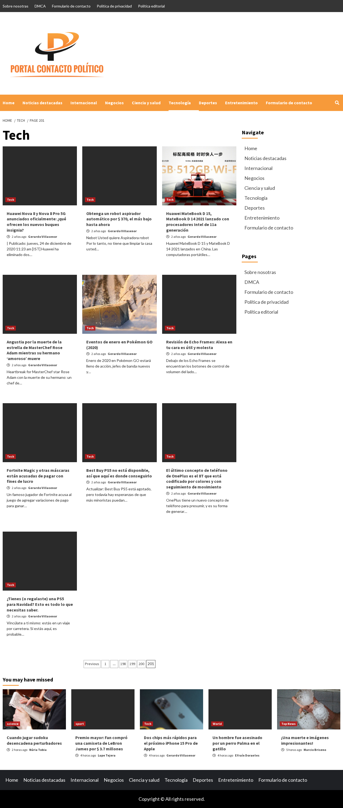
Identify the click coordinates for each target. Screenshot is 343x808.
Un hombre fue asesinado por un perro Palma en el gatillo (237, 743)
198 (123, 663)
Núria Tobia (38, 750)
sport (80, 724)
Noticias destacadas (42, 102)
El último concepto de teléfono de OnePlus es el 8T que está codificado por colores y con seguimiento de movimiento (197, 479)
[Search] (337, 103)
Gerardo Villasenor (42, 237)
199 (132, 663)
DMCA (40, 6)
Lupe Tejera (106, 755)
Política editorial (151, 6)
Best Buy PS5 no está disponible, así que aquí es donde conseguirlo (119, 473)
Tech (10, 200)
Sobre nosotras (15, 6)
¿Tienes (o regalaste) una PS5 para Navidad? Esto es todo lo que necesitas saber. (40, 604)
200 (141, 663)
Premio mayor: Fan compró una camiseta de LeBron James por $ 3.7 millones (101, 743)
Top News (288, 724)
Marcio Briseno (315, 750)
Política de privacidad (114, 6)
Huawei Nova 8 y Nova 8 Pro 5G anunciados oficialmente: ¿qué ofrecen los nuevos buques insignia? (36, 222)
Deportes (208, 102)
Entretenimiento (241, 102)
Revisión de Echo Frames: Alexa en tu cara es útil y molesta (199, 344)
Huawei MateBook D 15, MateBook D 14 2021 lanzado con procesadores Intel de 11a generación (197, 222)
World (217, 724)
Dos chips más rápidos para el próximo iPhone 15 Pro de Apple (171, 743)
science (12, 724)
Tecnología (180, 102)
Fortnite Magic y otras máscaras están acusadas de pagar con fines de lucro (38, 476)
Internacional (83, 102)
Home (8, 102)
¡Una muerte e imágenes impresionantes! (305, 740)
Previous (92, 663)
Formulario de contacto (71, 6)
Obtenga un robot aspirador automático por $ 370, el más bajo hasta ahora (119, 219)
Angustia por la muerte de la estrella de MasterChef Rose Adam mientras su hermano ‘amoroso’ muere (34, 350)
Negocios (114, 102)
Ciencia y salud (146, 102)
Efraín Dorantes (247, 755)
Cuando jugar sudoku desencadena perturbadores (34, 740)
